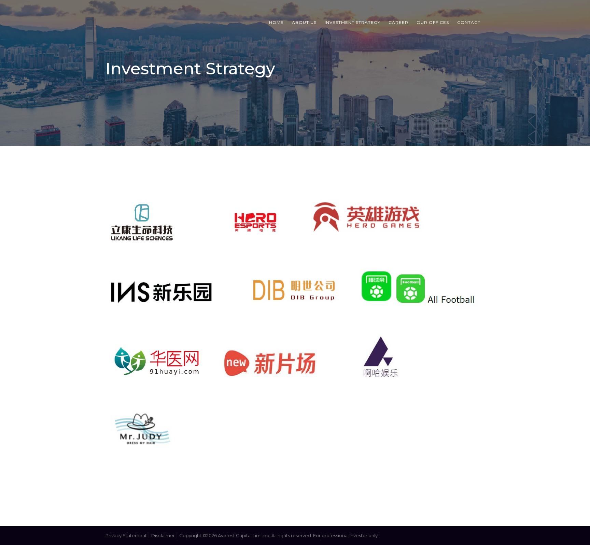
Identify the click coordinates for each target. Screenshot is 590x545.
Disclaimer (163, 535)
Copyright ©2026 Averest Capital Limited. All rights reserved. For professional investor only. (279, 535)
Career (398, 22)
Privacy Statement (126, 535)
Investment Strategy (352, 22)
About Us (304, 22)
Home (276, 22)
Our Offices (433, 22)
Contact (468, 22)
